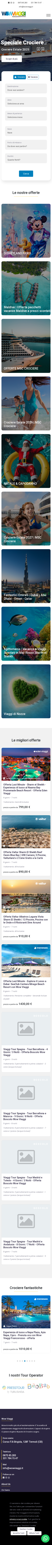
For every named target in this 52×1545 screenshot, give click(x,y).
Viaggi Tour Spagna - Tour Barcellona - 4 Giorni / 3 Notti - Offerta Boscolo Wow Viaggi (25, 1052)
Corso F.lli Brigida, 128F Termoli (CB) (23, 1441)
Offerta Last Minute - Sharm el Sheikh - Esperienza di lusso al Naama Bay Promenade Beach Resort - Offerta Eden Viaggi (25, 789)
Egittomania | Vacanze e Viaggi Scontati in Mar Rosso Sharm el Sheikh (25, 652)
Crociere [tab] (21, 77)
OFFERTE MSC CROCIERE (21, 368)
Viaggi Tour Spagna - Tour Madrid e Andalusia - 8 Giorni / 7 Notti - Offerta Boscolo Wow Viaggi (24, 1244)
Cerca (26, 173)
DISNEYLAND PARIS (17, 253)
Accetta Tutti (18, 1533)
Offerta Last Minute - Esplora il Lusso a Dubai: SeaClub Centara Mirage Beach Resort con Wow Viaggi (24, 984)
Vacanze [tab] (34, 77)
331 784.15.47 (10, 1458)
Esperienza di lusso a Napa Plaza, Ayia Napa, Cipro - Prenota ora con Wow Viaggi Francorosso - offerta (24, 1335)
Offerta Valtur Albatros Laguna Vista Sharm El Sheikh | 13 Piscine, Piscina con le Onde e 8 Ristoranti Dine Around (25, 919)
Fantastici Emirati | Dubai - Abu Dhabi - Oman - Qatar (25, 596)
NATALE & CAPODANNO (20, 483)
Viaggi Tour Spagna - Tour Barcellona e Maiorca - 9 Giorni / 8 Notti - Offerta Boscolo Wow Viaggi (24, 1116)
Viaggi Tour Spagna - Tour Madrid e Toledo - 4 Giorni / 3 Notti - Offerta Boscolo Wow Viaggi (22, 1180)
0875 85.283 (9, 1455)
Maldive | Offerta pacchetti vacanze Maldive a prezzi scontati (27, 309)
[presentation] (38, 48)
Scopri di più (12, 59)
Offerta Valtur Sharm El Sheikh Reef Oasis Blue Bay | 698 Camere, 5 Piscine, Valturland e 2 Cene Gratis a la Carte (24, 855)
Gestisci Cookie (26, 1529)
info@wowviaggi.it (13, 1468)
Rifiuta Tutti (34, 1533)
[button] (17, 1361)
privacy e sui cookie (18, 1519)
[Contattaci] (45, 1538)
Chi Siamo (5, 1490)
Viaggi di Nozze (14, 714)
